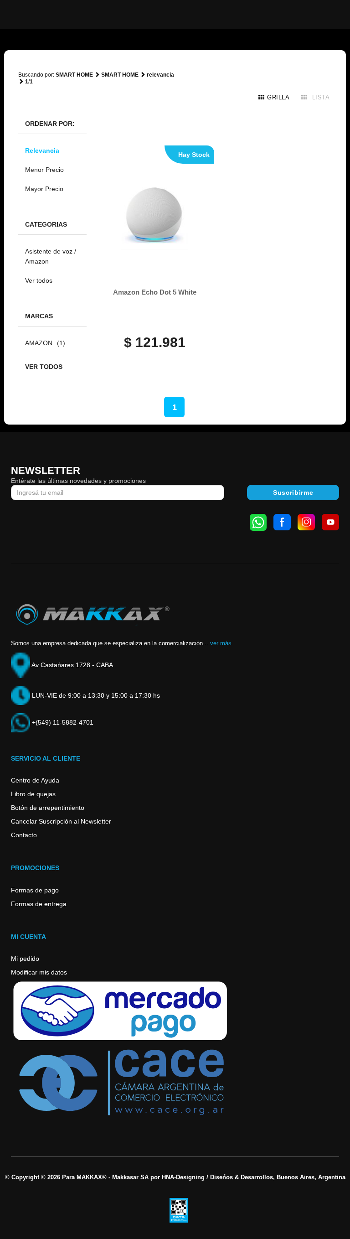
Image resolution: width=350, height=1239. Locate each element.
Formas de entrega (39, 903)
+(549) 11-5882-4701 (61, 722)
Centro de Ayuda (35, 780)
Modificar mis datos (39, 972)
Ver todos (38, 280)
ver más (221, 643)
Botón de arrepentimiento (47, 807)
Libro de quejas (33, 794)
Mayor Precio (44, 188)
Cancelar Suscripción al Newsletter (61, 821)
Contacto (24, 835)
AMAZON (45, 343)
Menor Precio (44, 169)
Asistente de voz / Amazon (50, 256)
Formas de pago (35, 890)
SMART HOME (74, 75)
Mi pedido (25, 958)
